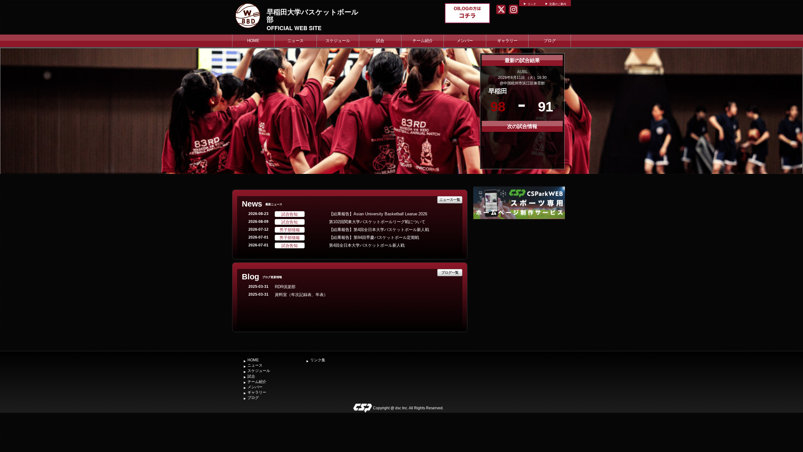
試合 (380, 40)
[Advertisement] (519, 268)
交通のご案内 (557, 4)
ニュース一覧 (449, 199)
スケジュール (338, 40)
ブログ (550, 40)
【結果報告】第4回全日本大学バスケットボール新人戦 (379, 229)
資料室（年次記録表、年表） (301, 294)
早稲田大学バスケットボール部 (313, 15)
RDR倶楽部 (285, 286)
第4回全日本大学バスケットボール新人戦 (367, 245)
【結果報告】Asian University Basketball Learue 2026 (378, 214)
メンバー (465, 40)
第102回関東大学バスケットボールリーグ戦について (377, 221)
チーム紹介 (422, 40)
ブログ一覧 (450, 272)
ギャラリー (507, 40)
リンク (532, 4)
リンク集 (317, 360)
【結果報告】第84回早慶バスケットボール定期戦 (374, 237)
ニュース (295, 40)
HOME (253, 40)
